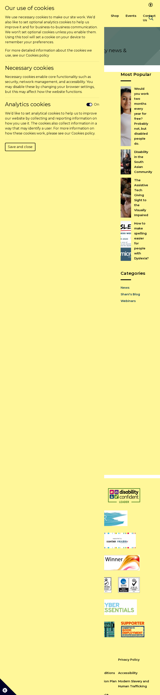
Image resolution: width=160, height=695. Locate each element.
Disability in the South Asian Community (143, 162)
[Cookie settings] (8, 686)
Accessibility (128, 673)
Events (131, 16)
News (125, 288)
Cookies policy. (83, 133)
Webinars (128, 301)
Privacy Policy (129, 660)
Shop (115, 16)
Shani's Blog (130, 294)
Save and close (20, 147)
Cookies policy (37, 55)
